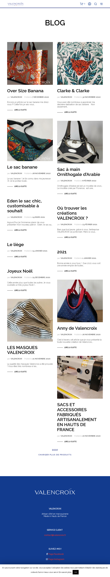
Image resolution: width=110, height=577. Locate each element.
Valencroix (16, 97)
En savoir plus (65, 572)
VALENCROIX (66, 436)
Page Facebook (56, 554)
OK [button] (75, 572)
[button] (82, 3)
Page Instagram (56, 559)
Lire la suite (20, 110)
